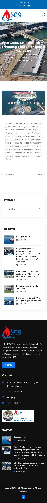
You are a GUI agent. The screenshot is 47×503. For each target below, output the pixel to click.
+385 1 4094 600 (25, 6)
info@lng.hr (24, 3)
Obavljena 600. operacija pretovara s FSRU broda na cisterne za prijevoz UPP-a (27, 274)
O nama (8, 365)
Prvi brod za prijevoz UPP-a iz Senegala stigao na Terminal (29, 299)
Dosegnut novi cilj (23, 237)
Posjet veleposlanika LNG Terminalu (27, 287)
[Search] (38, 209)
